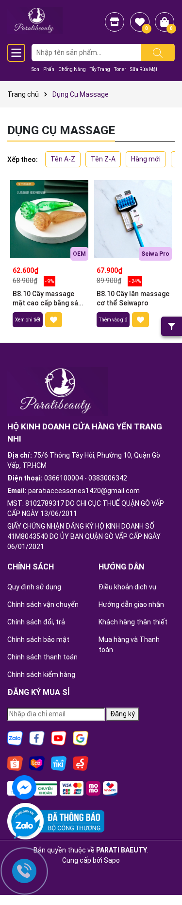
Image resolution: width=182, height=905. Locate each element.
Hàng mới (146, 159)
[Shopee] (15, 763)
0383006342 (107, 478)
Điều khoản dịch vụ (127, 587)
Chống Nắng (72, 69)
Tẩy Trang (100, 69)
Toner (120, 69)
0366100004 (63, 478)
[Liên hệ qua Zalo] (24, 826)
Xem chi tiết (27, 319)
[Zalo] (15, 738)
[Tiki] (58, 763)
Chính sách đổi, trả (36, 622)
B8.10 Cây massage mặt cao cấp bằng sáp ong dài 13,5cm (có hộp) (47, 299)
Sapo (112, 860)
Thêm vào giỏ (113, 319)
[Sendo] (80, 763)
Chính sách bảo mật (38, 639)
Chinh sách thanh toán (42, 657)
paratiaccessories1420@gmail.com (84, 491)
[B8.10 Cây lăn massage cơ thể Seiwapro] (133, 219)
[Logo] (35, 20)
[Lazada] (37, 763)
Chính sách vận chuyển (43, 604)
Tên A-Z (62, 159)
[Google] (80, 738)
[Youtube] (58, 738)
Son (35, 69)
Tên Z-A (103, 159)
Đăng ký (122, 714)
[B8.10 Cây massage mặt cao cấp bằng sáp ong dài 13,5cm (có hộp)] (49, 219)
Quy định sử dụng (34, 587)
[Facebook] (37, 738)
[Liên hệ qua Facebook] (24, 786)
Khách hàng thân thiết (133, 622)
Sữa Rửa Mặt (143, 69)
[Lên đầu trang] (162, 871)
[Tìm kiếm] (158, 52)
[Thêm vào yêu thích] (53, 319)
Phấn (48, 69)
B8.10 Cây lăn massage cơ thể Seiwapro (133, 298)
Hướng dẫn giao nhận (131, 604)
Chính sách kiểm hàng (41, 674)
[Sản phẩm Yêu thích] (139, 22)
